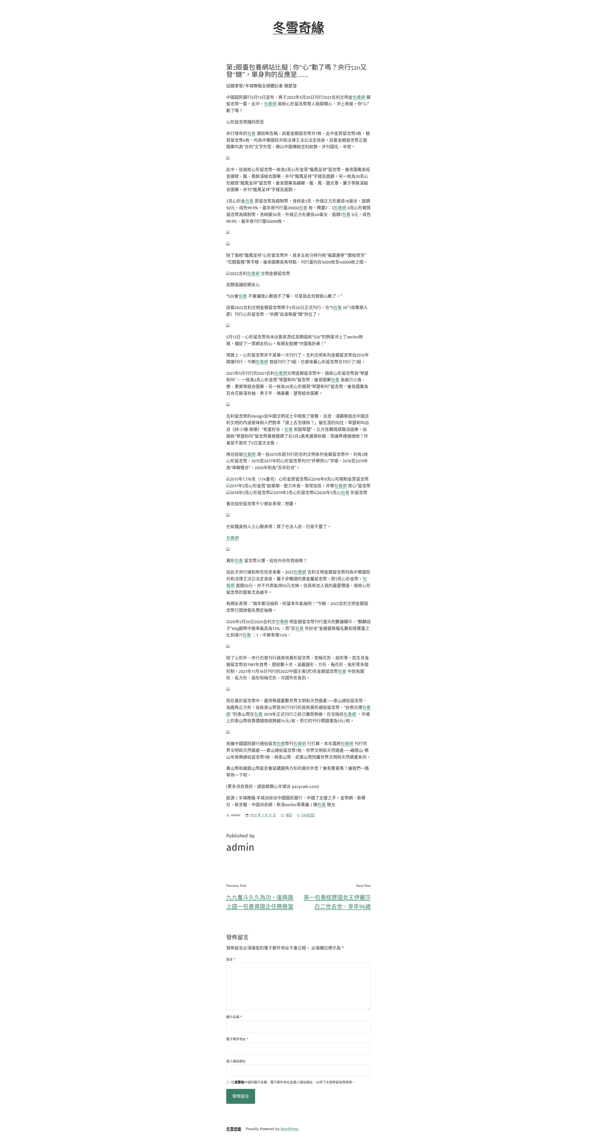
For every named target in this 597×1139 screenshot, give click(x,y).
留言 (230, 959)
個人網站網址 (236, 1061)
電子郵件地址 (237, 1039)
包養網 (359, 97)
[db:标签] (308, 815)
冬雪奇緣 (298, 28)
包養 (251, 133)
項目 (288, 815)
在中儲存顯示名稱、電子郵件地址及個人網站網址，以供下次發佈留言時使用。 (293, 1082)
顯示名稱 (234, 1017)
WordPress (289, 1129)
